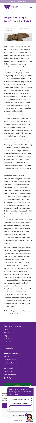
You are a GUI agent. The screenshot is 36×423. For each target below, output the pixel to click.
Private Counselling (10, 360)
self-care (24, 28)
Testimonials (8, 342)
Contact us (8, 372)
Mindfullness (17, 28)
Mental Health (9, 28)
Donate (6, 333)
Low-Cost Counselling (11, 363)
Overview (7, 357)
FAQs (5, 345)
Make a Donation (10, 375)
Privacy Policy (9, 348)
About (6, 329)
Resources (7, 339)
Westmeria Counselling (13, 26)
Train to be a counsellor (18, 2)
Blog (5, 336)
